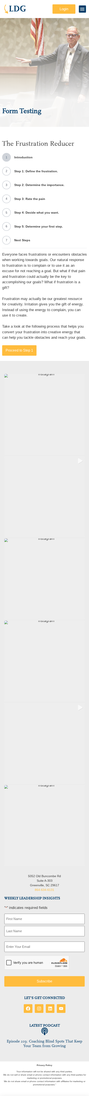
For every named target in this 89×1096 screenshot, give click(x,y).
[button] (82, 9)
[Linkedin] (50, 1008)
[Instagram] (39, 1008)
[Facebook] (28, 1008)
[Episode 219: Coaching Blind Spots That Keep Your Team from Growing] (44, 1031)
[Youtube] (61, 1008)
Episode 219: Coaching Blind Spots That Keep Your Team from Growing (44, 1043)
